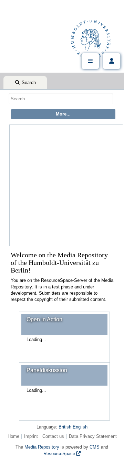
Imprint (31, 436)
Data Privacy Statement (93, 436)
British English (73, 427)
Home (13, 436)
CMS (95, 447)
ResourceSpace (59, 453)
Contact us (53, 436)
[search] (61, 98)
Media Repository (41, 447)
